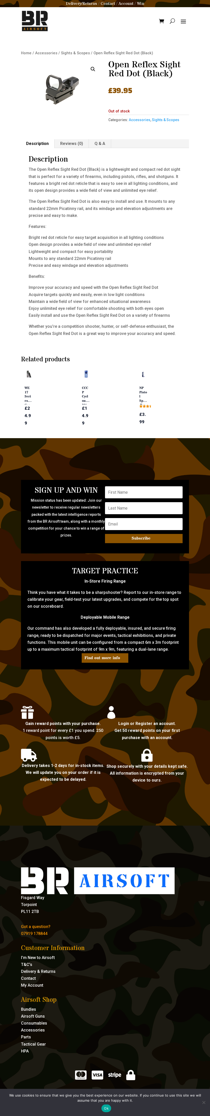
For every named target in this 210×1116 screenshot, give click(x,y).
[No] (203, 1102)
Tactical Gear (33, 1044)
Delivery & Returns (38, 971)
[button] (93, 69)
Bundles (28, 1009)
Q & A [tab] (99, 143)
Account (126, 3)
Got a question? (35, 926)
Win (140, 3)
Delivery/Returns (81, 3)
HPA (25, 1051)
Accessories (46, 53)
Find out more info (102, 658)
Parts (26, 1037)
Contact (108, 3)
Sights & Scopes (75, 53)
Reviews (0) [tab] (71, 143)
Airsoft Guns (33, 1016)
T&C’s (26, 964)
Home (26, 53)
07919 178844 (34, 933)
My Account (32, 985)
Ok (106, 1108)
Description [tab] (37, 143)
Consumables (34, 1023)
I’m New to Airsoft (38, 957)
